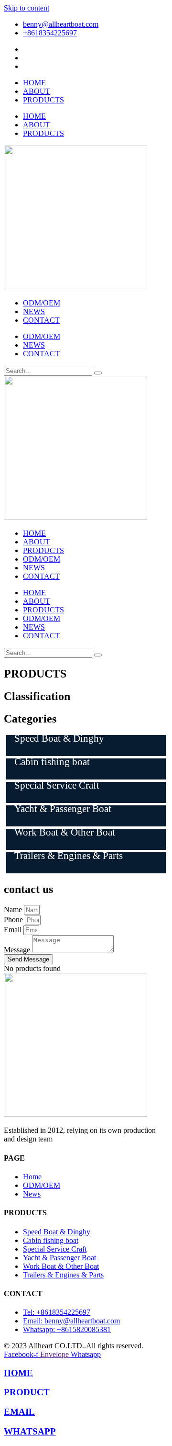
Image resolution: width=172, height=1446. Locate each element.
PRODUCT (27, 1392)
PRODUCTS (43, 100)
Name (14, 909)
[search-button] (98, 373)
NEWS (34, 311)
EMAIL (19, 1412)
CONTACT (41, 320)
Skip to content (26, 8)
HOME (34, 83)
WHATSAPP (30, 1431)
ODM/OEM (41, 303)
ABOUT (36, 91)
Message (18, 950)
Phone (14, 919)
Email (13, 930)
